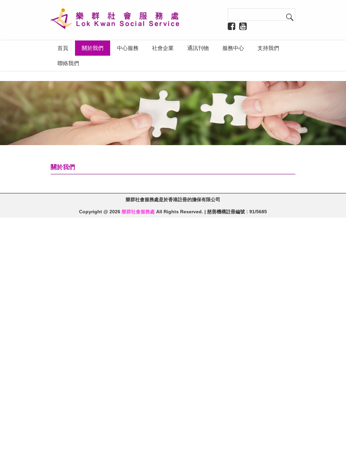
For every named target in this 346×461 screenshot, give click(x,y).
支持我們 (268, 48)
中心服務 (128, 48)
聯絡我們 (68, 63)
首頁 (62, 48)
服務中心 (233, 48)
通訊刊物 (198, 48)
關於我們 (92, 48)
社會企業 (163, 48)
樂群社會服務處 (138, 211)
